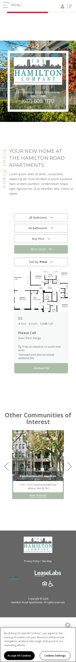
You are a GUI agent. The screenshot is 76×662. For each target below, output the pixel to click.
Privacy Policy (32, 561)
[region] (38, 644)
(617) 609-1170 (38, 101)
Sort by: (38, 262)
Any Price (38, 239)
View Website (38, 495)
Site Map (47, 561)
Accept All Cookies (19, 655)
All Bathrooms (38, 228)
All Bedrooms (38, 217)
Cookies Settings (55, 655)
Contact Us (41, 368)
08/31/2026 (38, 249)
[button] (41, 291)
